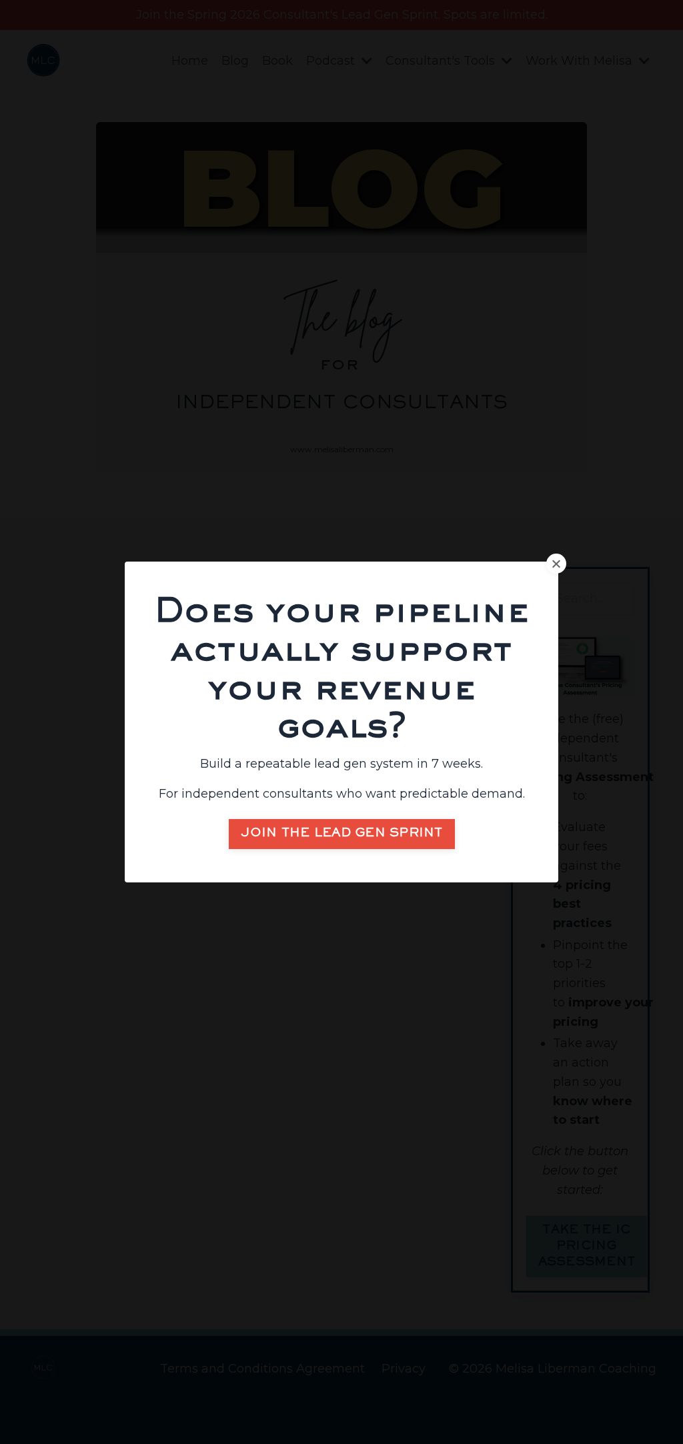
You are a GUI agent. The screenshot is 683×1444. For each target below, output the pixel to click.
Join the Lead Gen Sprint (342, 833)
